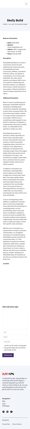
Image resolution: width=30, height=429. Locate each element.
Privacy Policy (6, 424)
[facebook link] (11, 412)
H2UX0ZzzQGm (22, 24)
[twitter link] (7, 412)
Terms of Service (16, 424)
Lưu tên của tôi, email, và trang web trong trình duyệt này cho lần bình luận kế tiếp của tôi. (15, 348)
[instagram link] (3, 412)
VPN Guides (5, 406)
